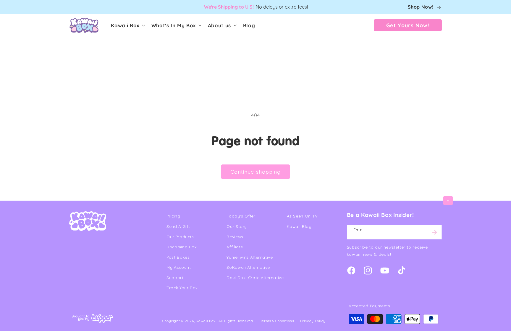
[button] (127, 25)
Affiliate (235, 246)
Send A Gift (178, 226)
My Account (178, 267)
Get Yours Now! (407, 25)
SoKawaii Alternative (248, 267)
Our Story (237, 226)
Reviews (235, 236)
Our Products (180, 236)
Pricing (173, 215)
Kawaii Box (205, 321)
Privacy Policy (313, 321)
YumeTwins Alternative (250, 257)
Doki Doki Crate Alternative (255, 277)
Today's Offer (241, 215)
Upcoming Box (181, 246)
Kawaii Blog (299, 226)
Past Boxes (178, 257)
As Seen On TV (302, 215)
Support (174, 277)
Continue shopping (255, 171)
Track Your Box (182, 287)
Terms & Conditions (277, 321)
